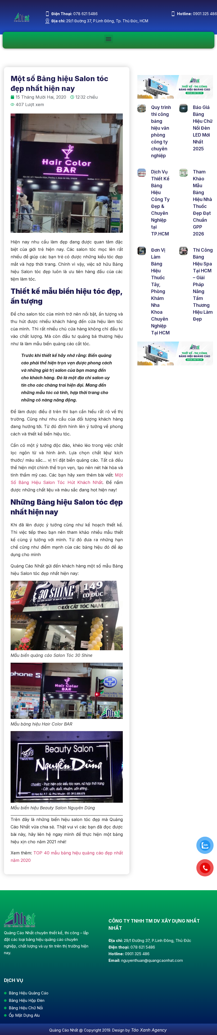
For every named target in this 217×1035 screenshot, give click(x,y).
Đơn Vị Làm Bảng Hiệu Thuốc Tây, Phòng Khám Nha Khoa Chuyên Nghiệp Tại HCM (160, 291)
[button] (108, 38)
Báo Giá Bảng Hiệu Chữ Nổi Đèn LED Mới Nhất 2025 (203, 128)
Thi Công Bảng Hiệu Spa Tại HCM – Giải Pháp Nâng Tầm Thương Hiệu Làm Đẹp (203, 284)
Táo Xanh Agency (149, 1030)
